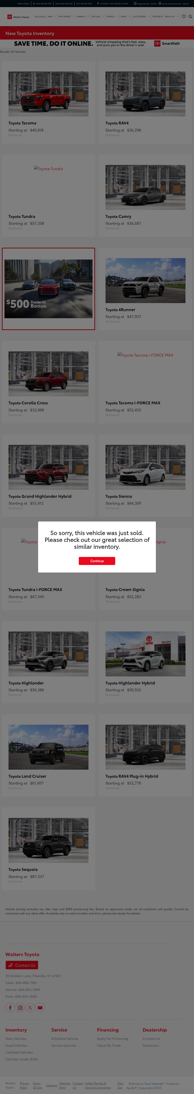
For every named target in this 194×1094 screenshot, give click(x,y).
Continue (97, 561)
